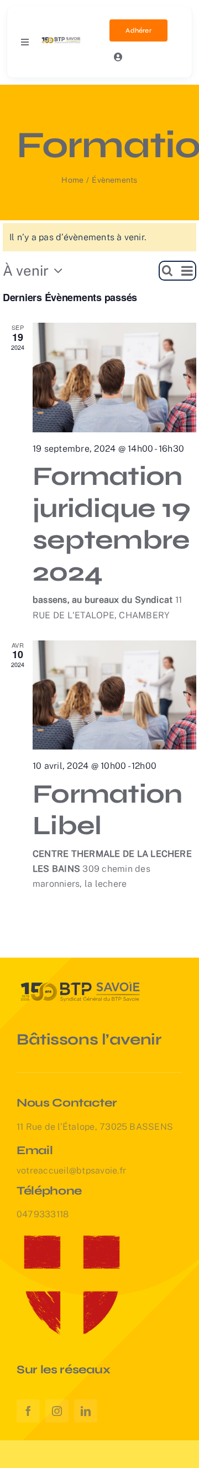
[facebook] (28, 1411)
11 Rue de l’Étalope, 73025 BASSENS (95, 1126)
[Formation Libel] (114, 695)
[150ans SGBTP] (61, 39)
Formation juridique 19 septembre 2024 (111, 524)
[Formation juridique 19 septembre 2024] (114, 377)
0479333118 (43, 1214)
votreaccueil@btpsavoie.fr (71, 1170)
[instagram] (57, 1411)
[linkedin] (85, 1411)
